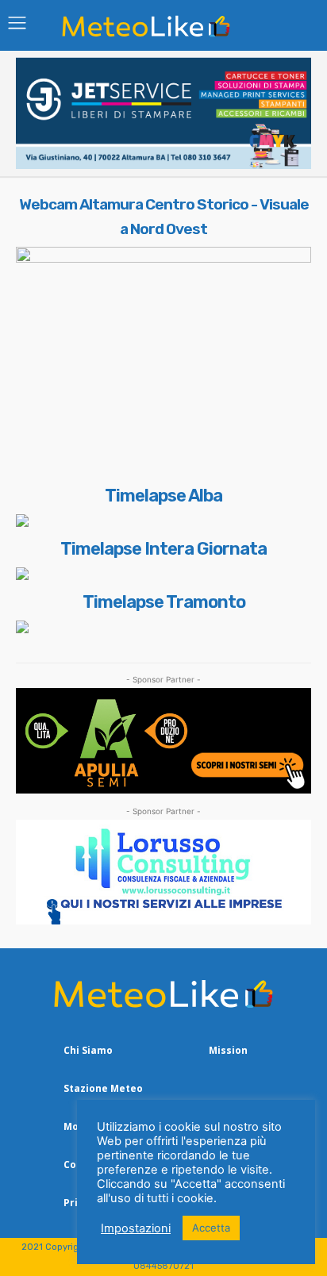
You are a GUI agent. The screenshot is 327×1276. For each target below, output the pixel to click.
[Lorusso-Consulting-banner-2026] (163, 872)
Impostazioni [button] (136, 1228)
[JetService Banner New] (163, 164)
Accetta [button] (211, 1227)
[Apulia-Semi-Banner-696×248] (163, 741)
